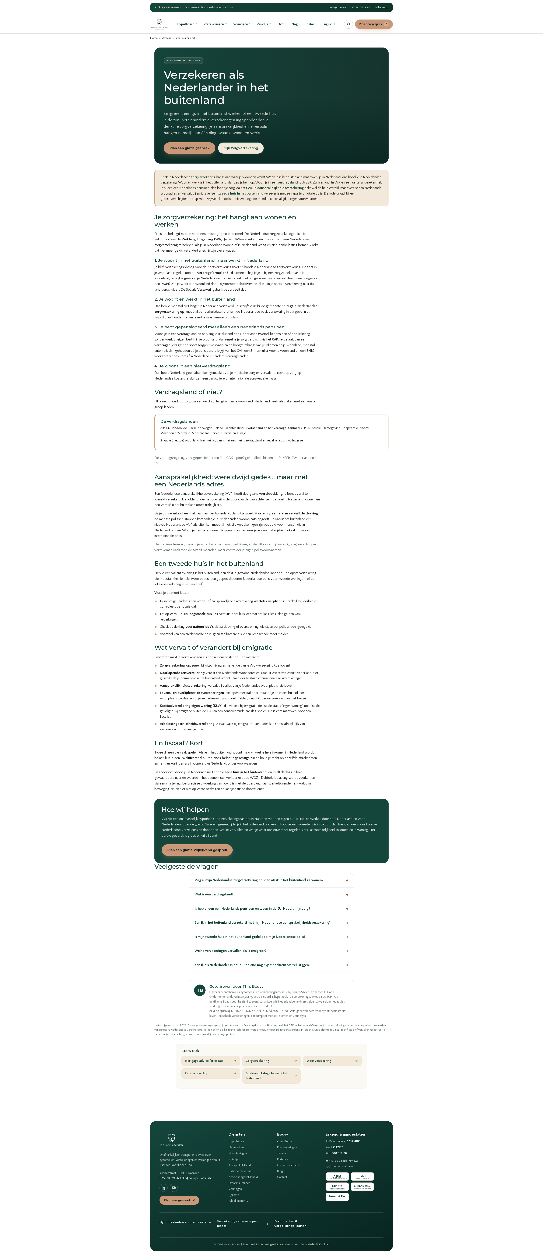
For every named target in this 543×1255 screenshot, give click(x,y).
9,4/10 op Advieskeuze (339, 1166)
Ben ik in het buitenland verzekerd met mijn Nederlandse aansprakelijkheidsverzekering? (271, 922)
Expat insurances (239, 1183)
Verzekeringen (215, 24)
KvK (334, 1147)
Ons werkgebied (288, 1165)
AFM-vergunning (343, 1141)
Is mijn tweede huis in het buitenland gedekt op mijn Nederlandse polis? (271, 937)
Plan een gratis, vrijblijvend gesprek (197, 850)
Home (154, 37)
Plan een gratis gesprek (189, 148)
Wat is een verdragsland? (271, 894)
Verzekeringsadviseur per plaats (243, 1223)
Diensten (248, 1244)
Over (281, 24)
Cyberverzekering (240, 1171)
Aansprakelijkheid (240, 1165)
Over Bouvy (284, 1141)
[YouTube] (174, 1188)
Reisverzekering (211, 1073)
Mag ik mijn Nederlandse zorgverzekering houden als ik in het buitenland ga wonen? (271, 880)
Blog (294, 24)
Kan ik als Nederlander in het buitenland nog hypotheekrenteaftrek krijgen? (271, 965)
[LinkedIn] (164, 1188)
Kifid (336, 1153)
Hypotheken (187, 24)
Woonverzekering (332, 1061)
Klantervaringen (287, 1147)
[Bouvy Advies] (159, 24)
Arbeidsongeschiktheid (243, 1177)
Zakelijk (263, 24)
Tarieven (282, 1153)
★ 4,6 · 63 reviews (169, 7)
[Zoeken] (348, 24)
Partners (282, 1159)
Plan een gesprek (373, 24)
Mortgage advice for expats (211, 1061)
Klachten (324, 1244)
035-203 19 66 (361, 7)
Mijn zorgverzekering (241, 148)
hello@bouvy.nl (338, 7)
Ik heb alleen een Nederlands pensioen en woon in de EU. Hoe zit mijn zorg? (271, 908)
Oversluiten (236, 1147)
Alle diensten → (239, 1201)
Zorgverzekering (271, 1061)
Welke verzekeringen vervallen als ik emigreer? (271, 951)
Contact (310, 24)
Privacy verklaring (287, 1244)
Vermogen (241, 24)
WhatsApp (381, 7)
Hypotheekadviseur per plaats (185, 1222)
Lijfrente (234, 1195)
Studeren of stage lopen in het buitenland (271, 1076)
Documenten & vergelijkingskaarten (300, 1223)
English (328, 24)
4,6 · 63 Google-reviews (342, 1160)
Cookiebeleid (309, 1244)
